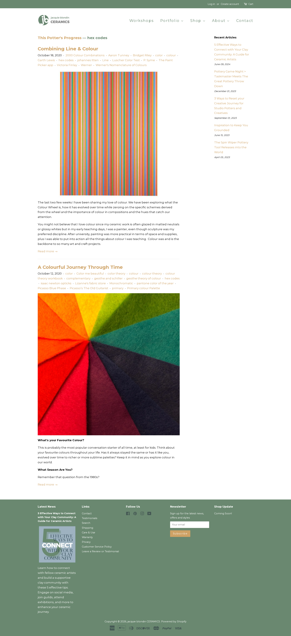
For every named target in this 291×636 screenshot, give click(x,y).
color (159, 55)
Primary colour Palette (143, 288)
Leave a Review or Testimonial (100, 551)
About (219, 20)
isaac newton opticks (56, 283)
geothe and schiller (108, 278)
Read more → (48, 251)
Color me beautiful (90, 273)
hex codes (66, 60)
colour (171, 55)
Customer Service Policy (97, 546)
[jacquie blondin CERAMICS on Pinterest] (135, 514)
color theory (116, 273)
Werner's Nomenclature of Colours (121, 65)
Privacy (86, 541)
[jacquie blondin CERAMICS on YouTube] (149, 514)
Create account (230, 4)
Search (86, 522)
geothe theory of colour (143, 278)
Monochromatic (121, 283)
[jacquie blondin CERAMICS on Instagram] (142, 514)
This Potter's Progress (60, 38)
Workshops (141, 20)
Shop (196, 20)
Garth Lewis (46, 60)
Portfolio (170, 20)
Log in (211, 4)
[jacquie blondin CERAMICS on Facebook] (128, 514)
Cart (250, 4)
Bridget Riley (142, 55)
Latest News (47, 506)
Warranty (87, 537)
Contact (244, 20)
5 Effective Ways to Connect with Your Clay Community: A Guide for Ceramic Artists (57, 517)
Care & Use (88, 532)
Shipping (87, 527)
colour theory (152, 273)
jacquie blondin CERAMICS (143, 621)
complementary (78, 278)
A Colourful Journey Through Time (80, 267)
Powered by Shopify (173, 621)
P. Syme (149, 60)
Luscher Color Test (126, 60)
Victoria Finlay (67, 65)
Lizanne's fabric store (90, 283)
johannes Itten (88, 60)
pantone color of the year (155, 283)
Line (105, 60)
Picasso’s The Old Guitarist (89, 288)
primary (117, 288)
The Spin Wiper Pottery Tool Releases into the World (231, 147)
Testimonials (89, 518)
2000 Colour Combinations (85, 55)
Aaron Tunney (118, 55)
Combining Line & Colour (68, 49)
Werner (86, 65)
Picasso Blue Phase (52, 288)
